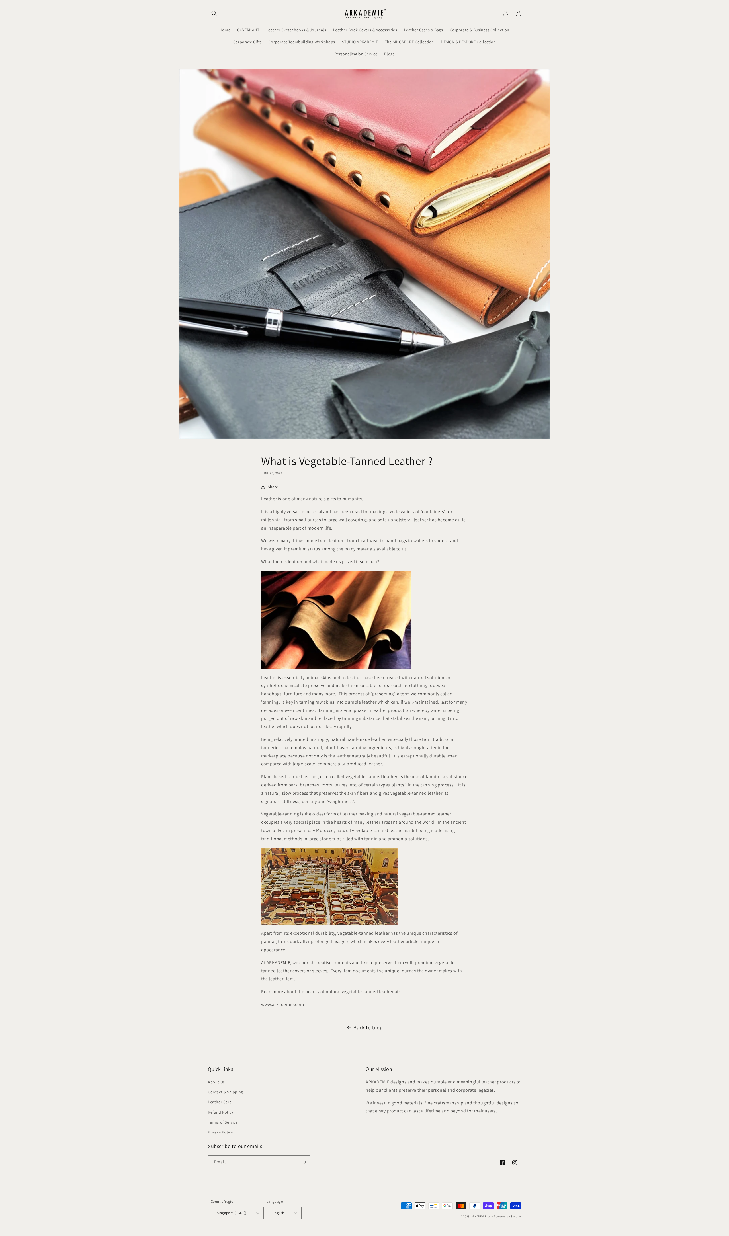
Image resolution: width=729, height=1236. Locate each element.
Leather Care (220, 1101)
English (278, 1212)
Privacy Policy (220, 1132)
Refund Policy (220, 1112)
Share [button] (273, 486)
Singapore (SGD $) (232, 1212)
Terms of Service (223, 1122)
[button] (214, 13)
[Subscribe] (304, 1162)
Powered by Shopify (507, 1216)
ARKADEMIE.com (482, 1216)
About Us (216, 1082)
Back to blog (367, 1027)
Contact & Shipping (225, 1091)
